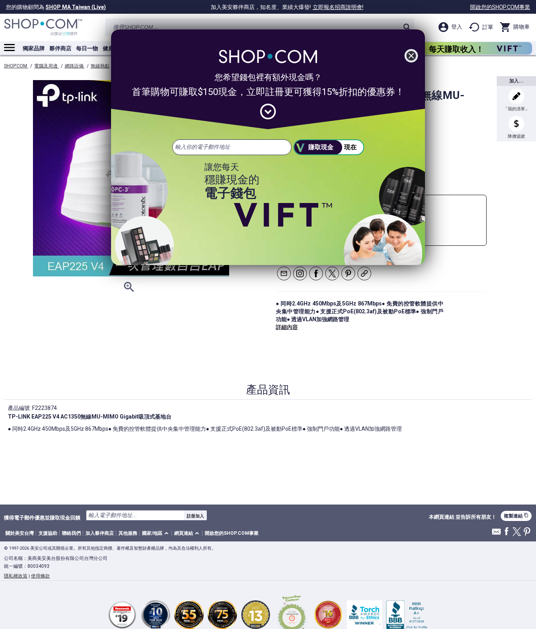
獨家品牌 (34, 48)
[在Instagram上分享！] (300, 273)
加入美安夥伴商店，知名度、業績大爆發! (287, 7)
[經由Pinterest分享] (348, 273)
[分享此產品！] (364, 273)
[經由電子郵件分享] (284, 273)
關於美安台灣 (19, 533)
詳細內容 (287, 327)
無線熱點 (100, 66)
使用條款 (40, 576)
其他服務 (128, 533)
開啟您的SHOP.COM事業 (500, 7)
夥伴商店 (60, 48)
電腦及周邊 (46, 66)
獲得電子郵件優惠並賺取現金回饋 (42, 517)
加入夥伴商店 (100, 533)
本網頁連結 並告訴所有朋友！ (462, 517)
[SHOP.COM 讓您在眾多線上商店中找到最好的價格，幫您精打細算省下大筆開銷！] (43, 27)
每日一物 (87, 48)
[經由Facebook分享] (316, 273)
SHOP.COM (16, 66)
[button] (156, 533)
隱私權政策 (15, 576)
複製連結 (516, 516)
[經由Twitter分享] (332, 273)
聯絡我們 (71, 533)
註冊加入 (195, 516)
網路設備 (75, 66)
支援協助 (47, 533)
